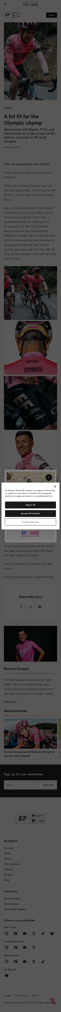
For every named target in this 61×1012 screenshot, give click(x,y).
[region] (30, 506)
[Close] (55, 486)
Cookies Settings (30, 522)
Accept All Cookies (30, 513)
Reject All (30, 505)
